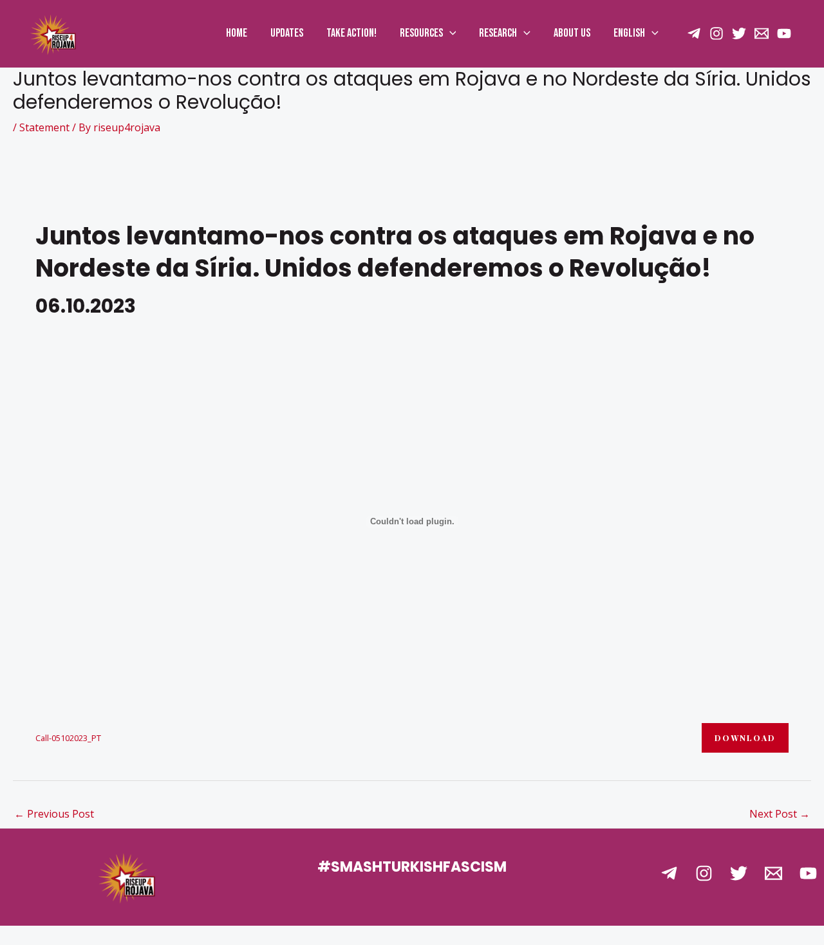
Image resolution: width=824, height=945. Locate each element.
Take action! (351, 33)
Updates (286, 33)
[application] (449, 33)
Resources (421, 33)
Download (745, 738)
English (629, 33)
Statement (44, 127)
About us (572, 33)
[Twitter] (739, 33)
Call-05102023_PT (68, 738)
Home (236, 33)
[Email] (761, 33)
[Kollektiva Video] (784, 33)
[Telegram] (669, 873)
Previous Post (54, 814)
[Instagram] (716, 33)
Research (498, 33)
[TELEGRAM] (694, 33)
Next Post (779, 814)
